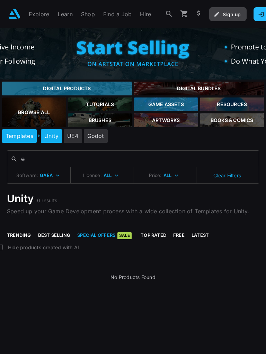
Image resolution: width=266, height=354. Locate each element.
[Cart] (184, 14)
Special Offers (103, 235)
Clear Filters (227, 175)
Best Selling (54, 235)
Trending (19, 235)
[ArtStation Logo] (14, 14)
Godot (95, 135)
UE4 (73, 135)
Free (179, 235)
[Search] (169, 14)
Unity (51, 135)
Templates (19, 135)
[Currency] (198, 14)
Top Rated (153, 235)
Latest (200, 235)
